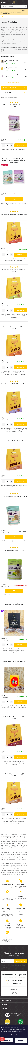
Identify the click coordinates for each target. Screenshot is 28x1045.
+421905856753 (15, 983)
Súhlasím (20, 1040)
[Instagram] (16, 993)
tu (20, 1031)
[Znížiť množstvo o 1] (3, 145)
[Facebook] (13, 993)
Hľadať (25, 6)
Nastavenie (14, 1035)
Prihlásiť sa (20, 961)
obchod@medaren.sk (15, 980)
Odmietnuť (7, 1040)
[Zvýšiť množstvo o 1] (11, 145)
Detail (14, 199)
